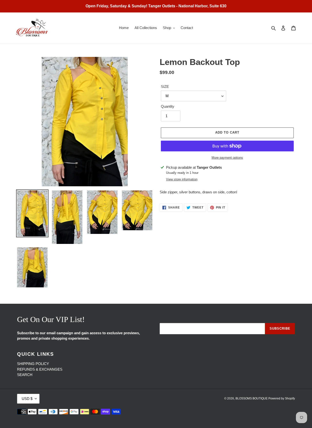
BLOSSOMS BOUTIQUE (251, 398)
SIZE (165, 86)
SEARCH (24, 375)
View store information (181, 179)
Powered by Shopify (281, 398)
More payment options (227, 157)
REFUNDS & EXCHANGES (39, 369)
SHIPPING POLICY (33, 364)
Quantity (167, 106)
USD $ (27, 399)
